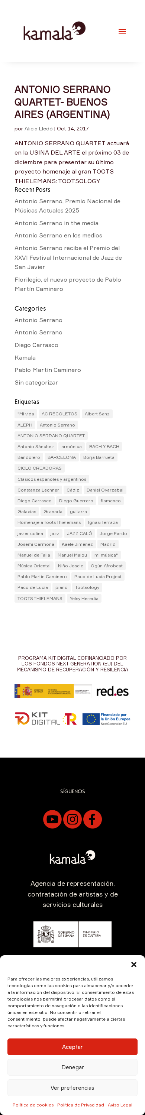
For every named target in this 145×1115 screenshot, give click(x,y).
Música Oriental (34, 565)
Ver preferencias (72, 1087)
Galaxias (26, 511)
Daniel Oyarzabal (105, 490)
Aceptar (72, 1046)
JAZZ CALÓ (79, 533)
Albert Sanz (97, 413)
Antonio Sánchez (35, 446)
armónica (71, 446)
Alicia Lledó (39, 128)
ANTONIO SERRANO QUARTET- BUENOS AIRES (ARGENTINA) (62, 101)
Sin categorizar (36, 382)
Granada (53, 511)
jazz (55, 533)
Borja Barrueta (99, 457)
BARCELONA (62, 457)
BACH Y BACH (104, 446)
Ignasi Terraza (103, 522)
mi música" (106, 555)
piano (61, 587)
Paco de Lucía (32, 587)
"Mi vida (25, 413)
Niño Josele (70, 565)
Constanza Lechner (38, 490)
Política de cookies (33, 1105)
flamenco (111, 500)
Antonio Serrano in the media (56, 223)
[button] (134, 964)
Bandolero (28, 457)
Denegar (72, 1067)
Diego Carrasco (36, 345)
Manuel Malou (72, 555)
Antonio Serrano (38, 320)
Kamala (25, 357)
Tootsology (87, 587)
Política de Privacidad (80, 1105)
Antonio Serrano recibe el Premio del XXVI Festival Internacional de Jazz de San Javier (68, 257)
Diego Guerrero (76, 500)
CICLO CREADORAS (39, 468)
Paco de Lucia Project (98, 576)
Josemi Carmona (35, 544)
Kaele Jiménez (77, 544)
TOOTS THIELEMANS (39, 598)
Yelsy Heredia (84, 598)
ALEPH (24, 425)
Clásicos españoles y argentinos (51, 479)
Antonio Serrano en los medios (58, 235)
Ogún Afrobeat (107, 565)
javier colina (30, 533)
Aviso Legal (120, 1105)
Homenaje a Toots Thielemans (49, 522)
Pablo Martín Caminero (47, 369)
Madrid (108, 544)
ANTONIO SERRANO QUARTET (51, 435)
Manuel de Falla (33, 555)
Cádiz (73, 490)
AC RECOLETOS (59, 413)
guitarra (78, 511)
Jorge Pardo (113, 533)
